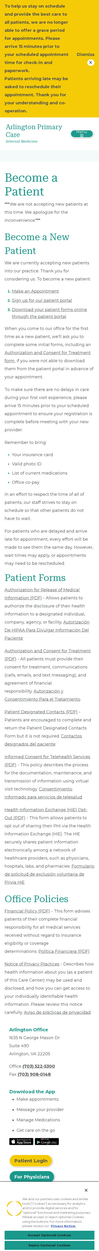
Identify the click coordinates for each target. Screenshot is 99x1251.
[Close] (86, 1190)
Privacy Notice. (63, 1226)
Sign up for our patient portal (42, 300)
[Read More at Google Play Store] (47, 1141)
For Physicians (32, 1177)
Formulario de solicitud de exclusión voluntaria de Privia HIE (49, 874)
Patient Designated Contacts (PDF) (41, 711)
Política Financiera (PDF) (64, 951)
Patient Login (30, 1161)
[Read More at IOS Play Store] (21, 1141)
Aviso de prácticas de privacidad (57, 1012)
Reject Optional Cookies (50, 1245)
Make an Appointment (35, 291)
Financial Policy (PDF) (27, 911)
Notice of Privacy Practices (32, 964)
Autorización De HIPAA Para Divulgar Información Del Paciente (47, 630)
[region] (49, 1216)
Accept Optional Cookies (49, 1235)
